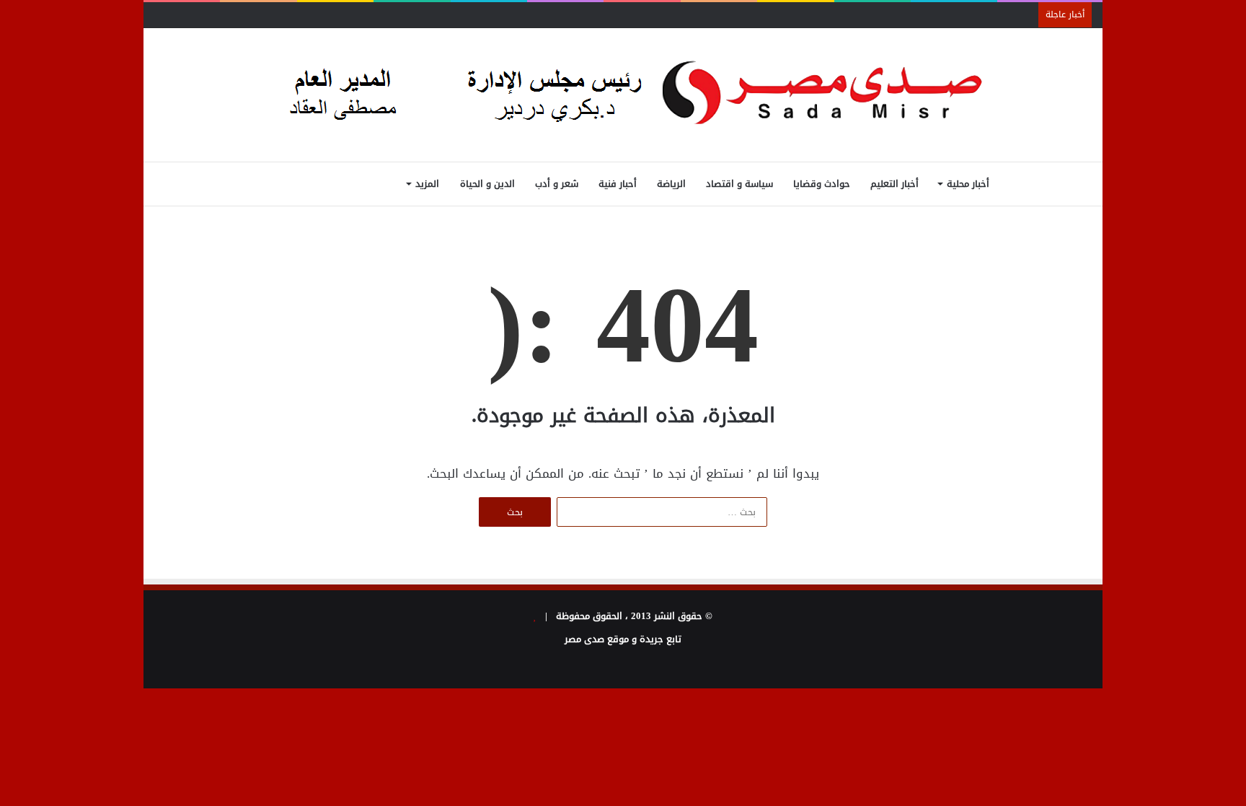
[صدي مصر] (623, 95)
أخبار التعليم (894, 184)
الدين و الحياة (487, 184)
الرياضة (671, 184)
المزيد (427, 184)
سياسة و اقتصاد (739, 184)
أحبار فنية (617, 184)
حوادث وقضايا (821, 184)
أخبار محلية (968, 184)
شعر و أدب (556, 184)
